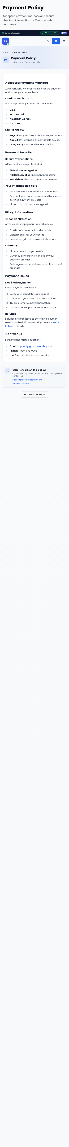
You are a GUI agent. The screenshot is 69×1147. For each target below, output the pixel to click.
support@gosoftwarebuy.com (35, 346)
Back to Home (37, 394)
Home (5, 52)
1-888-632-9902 (20, 383)
